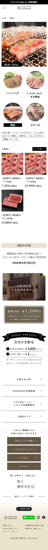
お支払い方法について (10, 528)
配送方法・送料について (34, 528)
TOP (4, 18)
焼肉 (12, 18)
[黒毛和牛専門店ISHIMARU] (24, 7)
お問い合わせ (7, 525)
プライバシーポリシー (10, 531)
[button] (24, 440)
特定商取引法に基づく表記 (35, 525)
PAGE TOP (25, 509)
